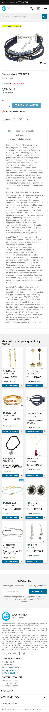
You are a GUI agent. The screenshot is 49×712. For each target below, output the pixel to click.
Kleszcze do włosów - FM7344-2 (35, 422)
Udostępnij (14, 118)
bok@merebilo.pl (10, 670)
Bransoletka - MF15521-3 (12, 420)
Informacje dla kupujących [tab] (20, 139)
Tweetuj (20, 118)
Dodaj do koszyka (26, 105)
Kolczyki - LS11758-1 (35, 551)
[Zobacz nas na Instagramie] (24, 653)
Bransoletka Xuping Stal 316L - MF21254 (12, 552)
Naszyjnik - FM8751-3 (35, 465)
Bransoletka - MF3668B (12, 509)
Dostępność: (7, 83)
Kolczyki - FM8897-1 (34, 377)
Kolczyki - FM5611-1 (11, 377)
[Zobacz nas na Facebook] (19, 653)
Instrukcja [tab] (20, 135)
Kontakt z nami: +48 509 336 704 (15, 2)
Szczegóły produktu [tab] (25, 131)
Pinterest (27, 118)
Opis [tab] (10, 131)
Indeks (4, 78)
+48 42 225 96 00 (11, 673)
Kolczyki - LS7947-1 (34, 509)
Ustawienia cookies (10, 703)
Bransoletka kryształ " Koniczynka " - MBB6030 (12, 466)
